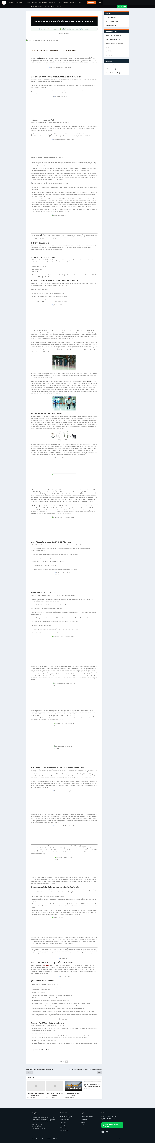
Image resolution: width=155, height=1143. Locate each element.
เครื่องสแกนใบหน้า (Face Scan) (114, 69)
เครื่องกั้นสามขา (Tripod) (66, 1116)
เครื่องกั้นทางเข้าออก (41, 58)
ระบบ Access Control (111, 65)
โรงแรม (108, 47)
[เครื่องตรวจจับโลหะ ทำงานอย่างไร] (73, 1086)
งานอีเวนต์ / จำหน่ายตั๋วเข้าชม (113, 39)
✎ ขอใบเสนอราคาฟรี (111, 25)
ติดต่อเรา (121, 1139)
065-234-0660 (34, 6)
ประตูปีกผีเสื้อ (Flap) (65, 1119)
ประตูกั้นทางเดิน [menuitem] (20, 2)
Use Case (83, 1125)
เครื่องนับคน (84, 1122)
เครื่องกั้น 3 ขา (82, 846)
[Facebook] (102, 1131)
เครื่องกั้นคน (90, 382)
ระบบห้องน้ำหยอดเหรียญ (87, 1116)
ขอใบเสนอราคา (91, 2)
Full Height (63, 1125)
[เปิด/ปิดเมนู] (99, 2)
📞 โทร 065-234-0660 (112, 21)
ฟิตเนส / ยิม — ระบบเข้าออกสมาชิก (114, 35)
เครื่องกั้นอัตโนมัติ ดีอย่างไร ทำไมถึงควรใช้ (54, 1094)
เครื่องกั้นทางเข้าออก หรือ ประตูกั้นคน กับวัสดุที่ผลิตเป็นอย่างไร (92, 1085)
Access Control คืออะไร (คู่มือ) (114, 73)
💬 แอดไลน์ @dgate (111, 17)
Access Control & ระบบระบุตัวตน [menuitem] (47, 2)
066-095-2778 (51, 6)
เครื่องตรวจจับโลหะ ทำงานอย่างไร (73, 1094)
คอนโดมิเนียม (109, 51)
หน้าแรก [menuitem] (11, 2)
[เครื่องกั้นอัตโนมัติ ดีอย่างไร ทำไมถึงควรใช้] (54, 1086)
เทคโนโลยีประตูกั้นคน (64, 33)
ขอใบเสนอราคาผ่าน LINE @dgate (111, 1125)
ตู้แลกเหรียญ (84, 1119)
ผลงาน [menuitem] (79, 2)
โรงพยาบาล (109, 55)
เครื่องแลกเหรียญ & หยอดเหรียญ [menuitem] (67, 2)
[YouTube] (107, 1131)
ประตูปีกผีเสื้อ (52, 674)
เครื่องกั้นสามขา (43, 674)
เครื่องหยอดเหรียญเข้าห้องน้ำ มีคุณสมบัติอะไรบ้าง (36, 1094)
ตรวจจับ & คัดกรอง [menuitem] (32, 2)
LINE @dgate (123, 6)
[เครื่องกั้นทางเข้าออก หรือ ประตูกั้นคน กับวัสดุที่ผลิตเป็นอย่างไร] (92, 1081)
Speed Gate (63, 1122)
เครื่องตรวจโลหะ (64, 1130)
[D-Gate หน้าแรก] (4, 3)
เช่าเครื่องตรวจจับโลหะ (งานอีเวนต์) (114, 43)
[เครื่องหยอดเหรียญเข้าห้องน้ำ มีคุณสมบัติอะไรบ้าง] (36, 1086)
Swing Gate (63, 1127)
